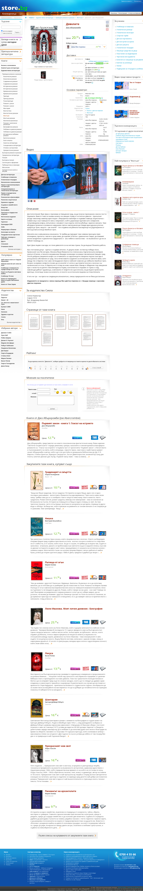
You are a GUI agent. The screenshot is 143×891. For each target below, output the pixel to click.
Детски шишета (123, 45)
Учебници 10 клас (7, 276)
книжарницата (130, 126)
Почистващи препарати (36, 858)
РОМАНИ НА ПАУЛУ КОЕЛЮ (125, 141)
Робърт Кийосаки (7, 345)
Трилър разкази (8, 99)
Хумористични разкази (11, 150)
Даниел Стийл (6, 333)
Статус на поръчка (11, 861)
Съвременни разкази (10, 84)
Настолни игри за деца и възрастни (40, 856)
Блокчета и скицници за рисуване (130, 60)
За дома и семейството (9, 205)
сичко (38, 873)
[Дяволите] (44, 44)
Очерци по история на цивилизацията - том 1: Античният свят (84, 878)
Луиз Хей (4, 335)
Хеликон (4, 312)
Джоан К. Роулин (7, 340)
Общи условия (122, 887)
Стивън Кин (5, 356)
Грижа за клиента (126, 1)
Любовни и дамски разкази (12, 132)
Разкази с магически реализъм (10, 123)
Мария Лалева (6, 358)
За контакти (137, 1)
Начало (8, 854)
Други (3, 241)
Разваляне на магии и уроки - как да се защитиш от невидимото (85, 859)
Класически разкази (10, 79)
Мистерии (6, 108)
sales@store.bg (133, 866)
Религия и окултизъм (9, 200)
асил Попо (5, 361)
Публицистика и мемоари (10, 165)
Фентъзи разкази (9, 118)
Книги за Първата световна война (11, 272)
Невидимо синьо (71, 871)
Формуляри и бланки (8, 229)
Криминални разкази (10, 94)
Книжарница (9, 13)
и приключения (37, 876)
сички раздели (7, 31)
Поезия (4, 158)
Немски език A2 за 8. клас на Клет (11, 264)
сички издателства (13, 322)
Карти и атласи (6, 219)
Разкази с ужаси (8, 106)
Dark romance (7, 140)
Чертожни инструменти (126, 57)
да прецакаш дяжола (123, 134)
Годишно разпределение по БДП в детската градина (81, 856)
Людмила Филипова (8, 348)
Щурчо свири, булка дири (73, 869)
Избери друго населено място (98, 61)
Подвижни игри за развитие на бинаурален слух (80, 854)
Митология (6, 167)
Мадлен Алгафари (7, 343)
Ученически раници (124, 30)
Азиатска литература (10, 143)
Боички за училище (124, 63)
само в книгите (7, 33)
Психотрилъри (8, 101)
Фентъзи (80, 18)
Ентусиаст (4, 295)
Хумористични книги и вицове (9, 170)
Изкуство (4, 207)
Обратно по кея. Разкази (73, 880)
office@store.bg (135, 868)
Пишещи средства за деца (127, 51)
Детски (34, 866)
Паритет (4, 297)
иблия (118, 153)
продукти (36, 863)
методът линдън (121, 151)
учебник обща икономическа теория (128, 136)
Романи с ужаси (8, 103)
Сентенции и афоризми (10, 162)
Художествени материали (37, 861)
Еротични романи (9, 138)
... (87, 456)
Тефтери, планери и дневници (8, 238)
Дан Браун (4, 351)
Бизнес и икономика (8, 65)
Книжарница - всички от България (42, 854)
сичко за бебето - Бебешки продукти (41, 868)
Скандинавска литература (12, 145)
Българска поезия (8, 160)
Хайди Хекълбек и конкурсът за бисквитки (78, 875)
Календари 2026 (6, 224)
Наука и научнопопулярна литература (10, 185)
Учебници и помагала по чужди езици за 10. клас (10, 268)
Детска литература (8, 175)
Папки (119, 66)
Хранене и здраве (7, 202)
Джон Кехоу (5, 366)
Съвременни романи (10, 81)
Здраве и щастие (7, 314)
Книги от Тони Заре (8, 284)
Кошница (9, 859)
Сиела (87, 108)
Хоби (3, 227)
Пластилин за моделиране (127, 54)
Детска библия (120, 147)
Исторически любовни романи (10, 135)
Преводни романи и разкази (65, 18)
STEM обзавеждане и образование (39, 869)
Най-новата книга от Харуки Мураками (11, 260)
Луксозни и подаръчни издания (9, 213)
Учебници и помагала (125, 27)
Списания (4, 244)
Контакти (8, 856)
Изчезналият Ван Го (72, 864)
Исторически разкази (10, 89)
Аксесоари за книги (8, 232)
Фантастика (7, 111)
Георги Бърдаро (7, 353)
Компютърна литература (10, 68)
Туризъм (4, 222)
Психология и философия (10, 197)
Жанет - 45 (4, 300)
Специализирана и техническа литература (9, 189)
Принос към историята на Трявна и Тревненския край (82, 861)
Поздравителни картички (10, 235)
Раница (118, 145)
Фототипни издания (8, 217)
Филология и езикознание (10, 182)
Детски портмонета (124, 39)
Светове (119, 143)
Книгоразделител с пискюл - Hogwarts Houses (79, 858)
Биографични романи (10, 127)
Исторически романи (10, 86)
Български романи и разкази (11, 153)
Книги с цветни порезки (95, 111)
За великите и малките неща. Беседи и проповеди (81, 873)
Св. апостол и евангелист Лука (10, 303)
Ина (2, 320)
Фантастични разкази (10, 113)
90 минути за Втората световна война (77, 868)
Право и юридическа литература (8, 194)
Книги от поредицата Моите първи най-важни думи (10, 280)
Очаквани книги (7, 246)
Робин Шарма (6, 338)
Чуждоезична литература (10, 155)
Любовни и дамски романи (12, 129)
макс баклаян (120, 149)
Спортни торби (122, 36)
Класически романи (10, 76)
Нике (3, 309)
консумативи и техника (38, 859)
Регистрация (9, 863)
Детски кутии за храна (125, 42)
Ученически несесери (125, 33)
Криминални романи (10, 91)
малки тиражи (39, 875)
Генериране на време (72, 863)
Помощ (8, 864)
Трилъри (6, 96)
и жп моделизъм (38, 871)
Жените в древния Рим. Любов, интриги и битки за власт (83, 866)
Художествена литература (44, 18)
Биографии (5, 210)
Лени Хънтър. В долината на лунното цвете (79, 876)
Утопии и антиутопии (10, 148)
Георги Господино (8, 363)
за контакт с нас (130, 865)
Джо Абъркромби (73, 28)
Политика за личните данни (135, 887)
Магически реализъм (10, 121)
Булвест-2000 (5, 307)
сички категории (14, 249)
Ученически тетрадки (125, 48)
